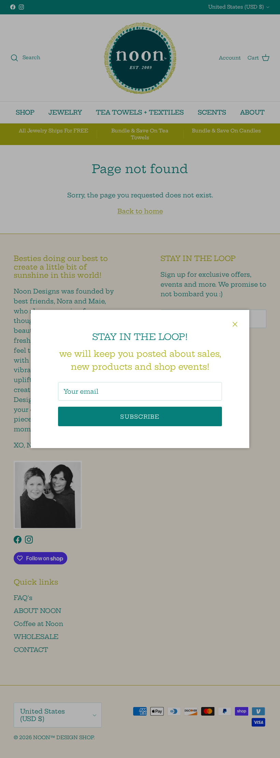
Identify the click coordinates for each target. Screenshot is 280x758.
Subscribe (140, 416)
